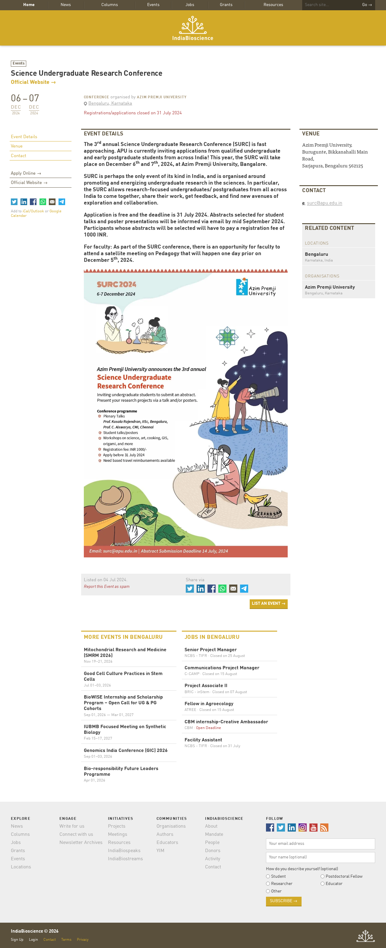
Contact (18, 156)
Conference (96, 97)
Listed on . (106, 580)
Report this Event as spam (107, 587)
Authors (165, 834)
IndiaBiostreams (125, 859)
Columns (109, 5)
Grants (226, 5)
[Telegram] (61, 201)
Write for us (71, 826)
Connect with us (76, 834)
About (211, 826)
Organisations (171, 826)
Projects (116, 826)
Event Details (24, 137)
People (212, 842)
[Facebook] (33, 201)
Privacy (82, 940)
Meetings (117, 834)
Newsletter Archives (81, 842)
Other (276, 891)
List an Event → (269, 603)
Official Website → (33, 82)
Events (153, 5)
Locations (21, 867)
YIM (160, 850)
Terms (66, 940)
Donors (212, 850)
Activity (212, 859)
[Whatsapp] (42, 201)
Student (278, 876)
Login (33, 940)
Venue (17, 146)
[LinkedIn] (23, 201)
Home (29, 5)
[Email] (52, 201)
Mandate (214, 834)
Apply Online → (26, 173)
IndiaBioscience (193, 28)
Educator (334, 884)
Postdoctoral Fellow (344, 876)
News (66, 5)
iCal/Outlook (34, 211)
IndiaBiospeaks (124, 850)
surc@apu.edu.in (324, 203)
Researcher (282, 884)
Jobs (189, 5)
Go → (367, 5)
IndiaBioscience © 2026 (35, 931)
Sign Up (17, 940)
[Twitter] (14, 201)
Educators (167, 842)
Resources (273, 5)
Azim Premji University (161, 97)
